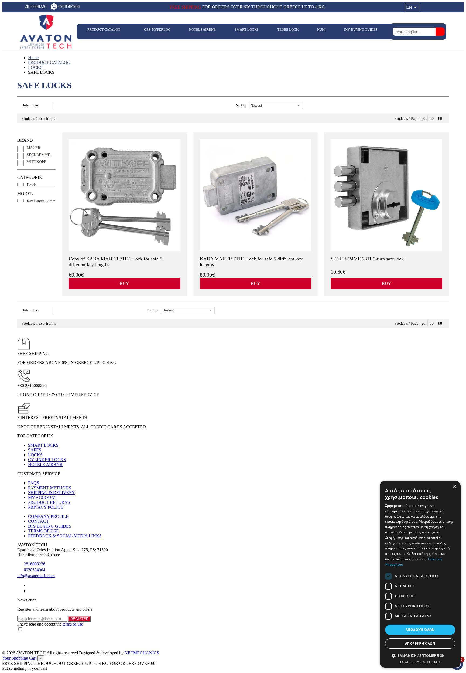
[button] (420, 655)
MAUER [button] (33, 148)
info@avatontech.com (36, 575)
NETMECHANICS (142, 653)
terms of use (73, 624)
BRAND (25, 140)
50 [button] (432, 119)
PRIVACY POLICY (46, 507)
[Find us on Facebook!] (30, 585)
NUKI (321, 30)
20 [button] (423, 119)
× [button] (455, 487)
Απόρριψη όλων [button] (420, 643)
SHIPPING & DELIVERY (51, 492)
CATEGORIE (29, 177)
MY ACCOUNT (42, 497)
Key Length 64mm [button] (41, 201)
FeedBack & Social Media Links (65, 535)
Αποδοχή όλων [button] (420, 629)
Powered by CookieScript (420, 662)
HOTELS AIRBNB (202, 30)
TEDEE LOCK (288, 30)
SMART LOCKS (247, 30)
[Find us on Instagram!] (30, 591)
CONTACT (38, 521)
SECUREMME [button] (38, 155)
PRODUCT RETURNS (49, 502)
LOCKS (35, 67)
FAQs (33, 483)
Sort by (241, 105)
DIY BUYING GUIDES (361, 30)
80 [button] (440, 119)
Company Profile (48, 516)
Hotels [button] (31, 185)
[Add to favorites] (177, 274)
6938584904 (34, 569)
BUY (124, 283)
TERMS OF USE (43, 531)
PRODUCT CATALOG (104, 30)
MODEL (25, 193)
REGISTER (79, 619)
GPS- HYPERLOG (157, 30)
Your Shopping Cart (19, 658)
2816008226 (34, 564)
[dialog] (420, 574)
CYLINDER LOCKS (47, 459)
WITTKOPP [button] (36, 162)
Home (33, 57)
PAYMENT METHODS (49, 487)
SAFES (34, 450)
